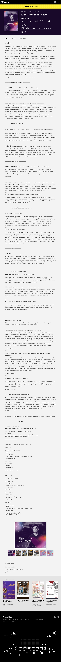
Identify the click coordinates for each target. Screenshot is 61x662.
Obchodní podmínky (38, 619)
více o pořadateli (11, 572)
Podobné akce (22, 38)
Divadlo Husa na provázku (36, 28)
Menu (59, 2)
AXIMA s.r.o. (14, 621)
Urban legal (41, 416)
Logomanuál (28, 619)
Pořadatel (13, 38)
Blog (10, 619)
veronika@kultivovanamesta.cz (15, 569)
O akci (6, 38)
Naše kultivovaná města (25, 416)
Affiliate (21, 619)
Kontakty (5, 619)
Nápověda (15, 619)
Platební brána (21, 621)
